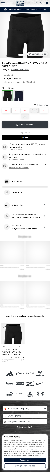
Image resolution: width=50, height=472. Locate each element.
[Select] (30, 394)
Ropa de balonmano (20, 69)
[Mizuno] (30, 383)
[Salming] (20, 394)
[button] (25, 181)
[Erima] (40, 373)
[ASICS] (20, 373)
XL (44, 110)
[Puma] (10, 394)
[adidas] (10, 373)
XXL (25, 116)
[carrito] (47, 3)
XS (6, 110)
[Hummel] (10, 383)
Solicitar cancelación (25, 427)
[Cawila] (30, 373)
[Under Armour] (40, 394)
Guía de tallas (42, 105)
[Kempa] (20, 383)
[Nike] (40, 383)
